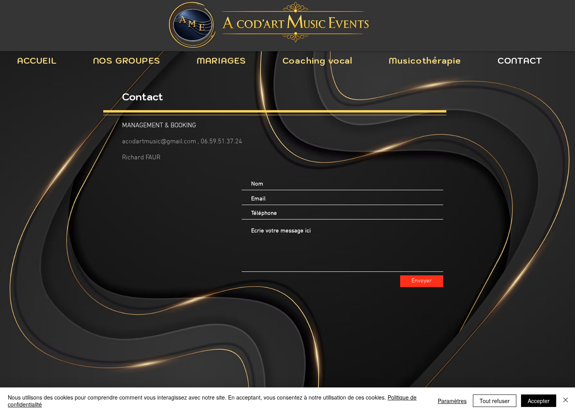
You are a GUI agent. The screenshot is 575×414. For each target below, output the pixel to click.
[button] (127, 60)
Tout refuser (495, 401)
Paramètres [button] (452, 401)
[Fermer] (565, 401)
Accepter (539, 401)
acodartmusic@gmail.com (159, 142)
